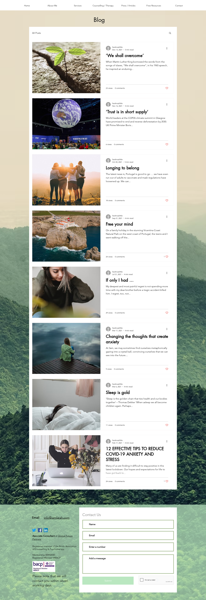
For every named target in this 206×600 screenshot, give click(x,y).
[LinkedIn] (46, 530)
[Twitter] (34, 530)
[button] (170, 33)
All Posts (36, 33)
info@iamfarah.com (57, 517)
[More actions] (168, 48)
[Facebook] (40, 530)
